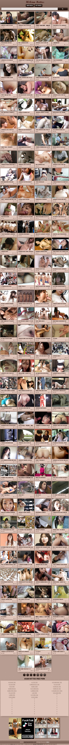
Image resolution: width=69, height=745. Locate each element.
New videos (30, 5)
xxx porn (12, 686)
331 (41, 675)
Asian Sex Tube (57, 688)
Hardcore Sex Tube (34, 684)
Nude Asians (12, 697)
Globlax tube (12, 682)
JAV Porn (34, 693)
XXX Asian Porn (57, 693)
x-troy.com (34, 682)
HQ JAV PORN (12, 684)
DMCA (47, 742)
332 (45, 675)
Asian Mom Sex (12, 688)
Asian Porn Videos (12, 690)
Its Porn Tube (34, 695)
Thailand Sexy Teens (57, 690)
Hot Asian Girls (34, 688)
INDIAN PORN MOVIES (38, 744)
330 (38, 675)
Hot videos (38, 5)
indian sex (12, 744)
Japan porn (12, 695)
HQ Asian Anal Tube (57, 682)
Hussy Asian (35, 697)
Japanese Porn (34, 690)
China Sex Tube (57, 686)
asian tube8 (35, 686)
